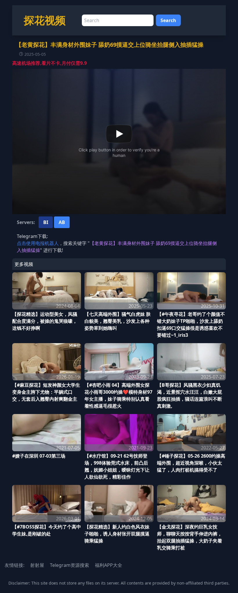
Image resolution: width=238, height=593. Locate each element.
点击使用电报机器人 (38, 243)
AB (62, 222)
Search (168, 20)
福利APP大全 (108, 565)
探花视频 (45, 20)
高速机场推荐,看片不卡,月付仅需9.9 (49, 63)
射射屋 (37, 565)
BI (45, 222)
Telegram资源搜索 (69, 565)
